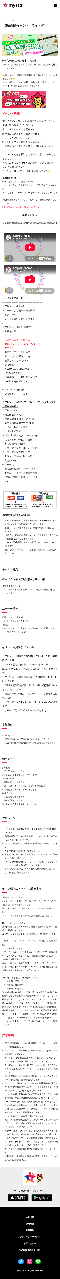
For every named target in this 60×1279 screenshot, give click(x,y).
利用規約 (30, 1230)
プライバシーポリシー (30, 1236)
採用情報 (30, 1223)
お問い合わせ (30, 1243)
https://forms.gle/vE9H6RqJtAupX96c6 (20, 207)
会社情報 (30, 1217)
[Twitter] (21, 1261)
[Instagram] (29, 1261)
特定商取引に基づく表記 (30, 1249)
